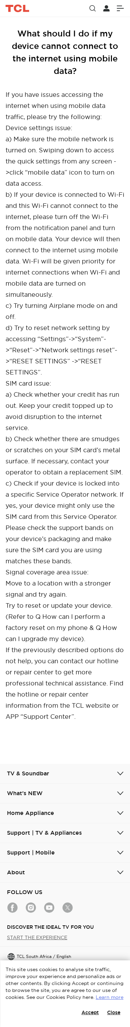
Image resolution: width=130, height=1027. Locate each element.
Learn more (109, 997)
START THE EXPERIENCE (37, 937)
